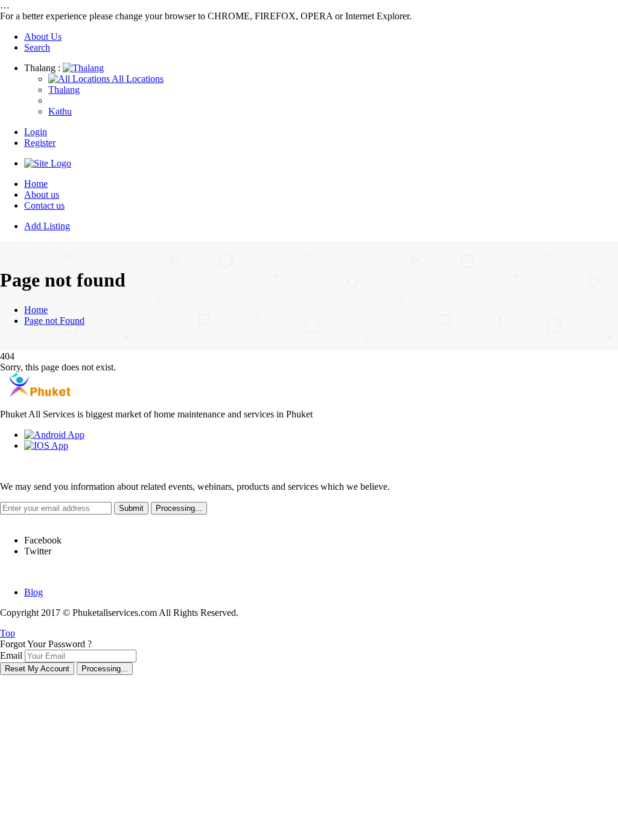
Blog (33, 592)
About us (41, 194)
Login (35, 132)
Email (11, 655)
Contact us (44, 205)
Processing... (104, 668)
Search (37, 47)
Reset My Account (37, 668)
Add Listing (47, 226)
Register (40, 143)
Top (7, 633)
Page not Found (54, 320)
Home (36, 184)
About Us (43, 36)
